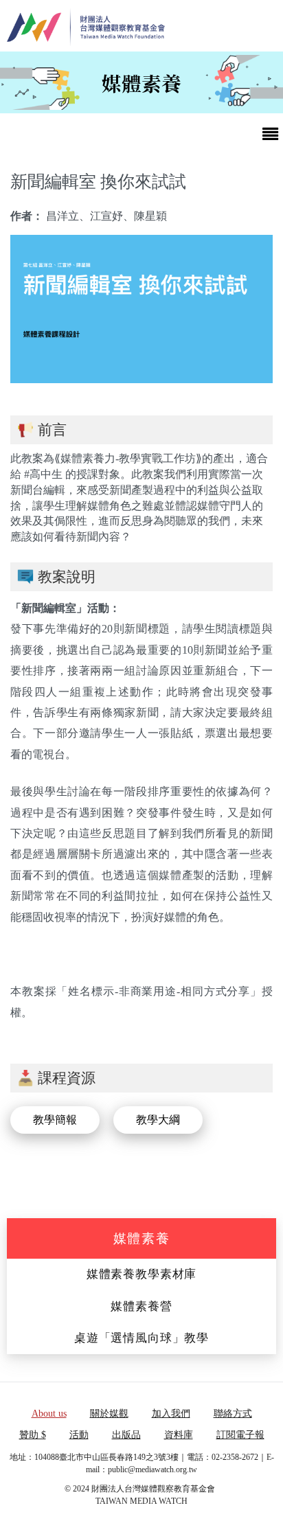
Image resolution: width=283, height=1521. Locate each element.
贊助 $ (32, 1435)
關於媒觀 (109, 1413)
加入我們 (171, 1413)
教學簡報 (55, 1119)
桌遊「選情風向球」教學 (141, 1338)
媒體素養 (141, 1238)
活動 (79, 1435)
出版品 (126, 1435)
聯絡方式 (233, 1413)
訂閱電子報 (240, 1435)
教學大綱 (158, 1119)
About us (49, 1413)
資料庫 (178, 1435)
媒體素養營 (141, 1306)
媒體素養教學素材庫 (142, 1274)
